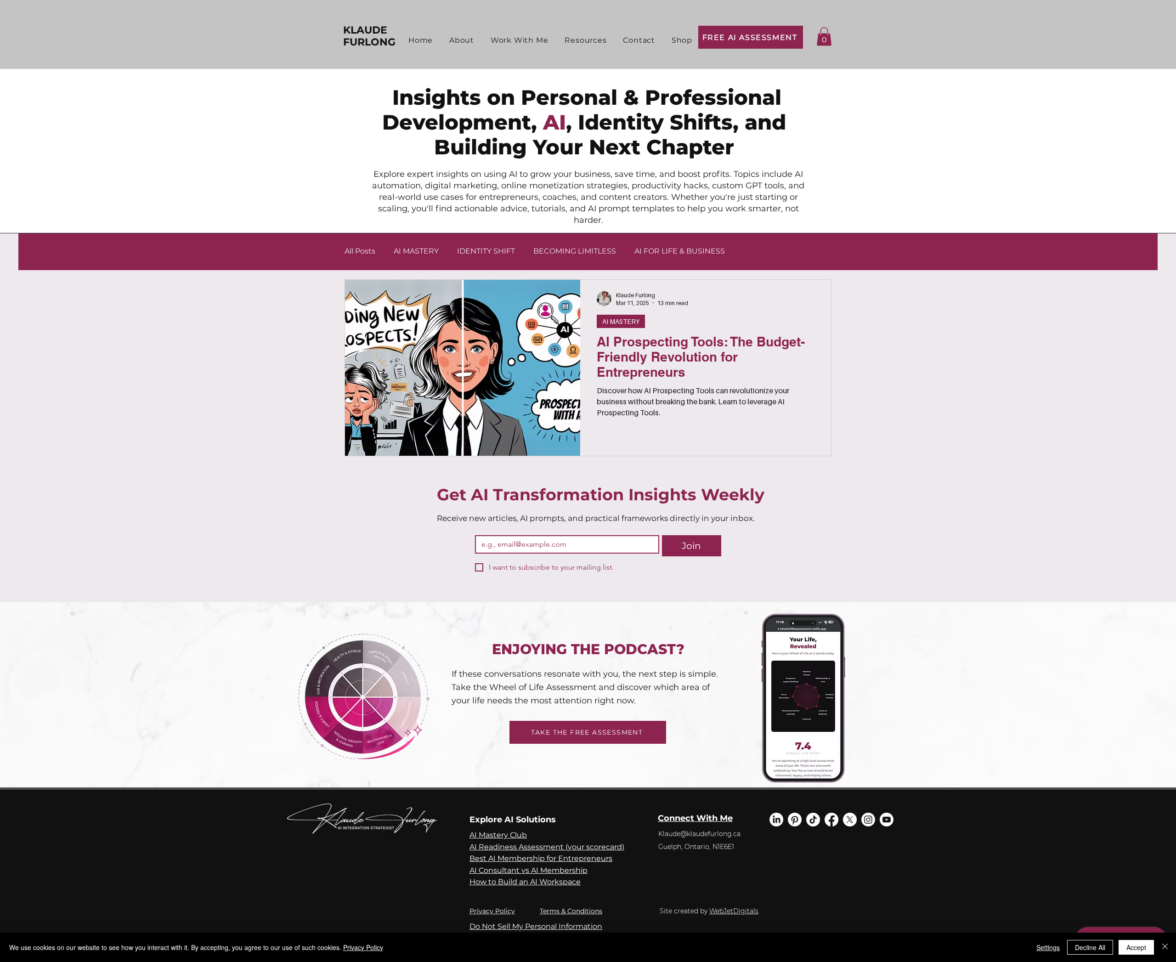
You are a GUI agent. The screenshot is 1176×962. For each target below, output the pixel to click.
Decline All (1090, 947)
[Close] (1164, 947)
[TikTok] (813, 819)
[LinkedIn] (776, 819)
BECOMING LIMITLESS (574, 251)
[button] (519, 40)
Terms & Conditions (571, 911)
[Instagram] (868, 819)
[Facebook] (831, 819)
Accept (1136, 947)
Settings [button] (1048, 947)
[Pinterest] (795, 819)
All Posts (360, 251)
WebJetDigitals (733, 911)
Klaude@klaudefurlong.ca (699, 834)
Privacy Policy (492, 911)
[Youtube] (886, 819)
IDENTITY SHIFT (486, 251)
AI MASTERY (416, 251)
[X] (850, 819)
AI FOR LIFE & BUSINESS (679, 251)
